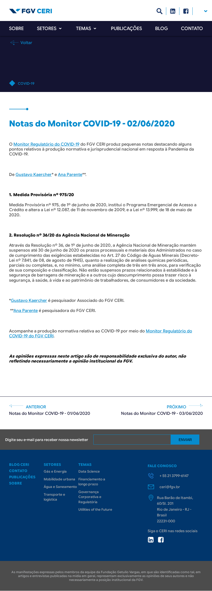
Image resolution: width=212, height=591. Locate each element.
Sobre (16, 28)
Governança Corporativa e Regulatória (89, 497)
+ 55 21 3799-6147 (174, 475)
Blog (161, 28)
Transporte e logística (54, 497)
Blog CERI (19, 464)
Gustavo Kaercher (34, 174)
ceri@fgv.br (170, 487)
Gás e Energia (55, 471)
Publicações (126, 28)
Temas (83, 28)
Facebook (186, 11)
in (151, 540)
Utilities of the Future (95, 509)
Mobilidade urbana (59, 479)
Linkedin (172, 11)
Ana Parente (70, 174)
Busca (159, 11)
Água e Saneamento (60, 487)
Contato (192, 28)
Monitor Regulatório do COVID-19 (46, 144)
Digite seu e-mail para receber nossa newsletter (46, 440)
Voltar (25, 42)
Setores (46, 28)
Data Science (89, 471)
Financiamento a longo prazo (91, 482)
